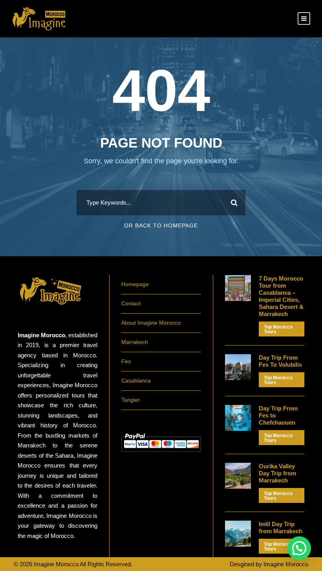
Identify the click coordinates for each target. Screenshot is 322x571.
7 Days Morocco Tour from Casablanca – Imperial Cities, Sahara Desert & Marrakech (281, 296)
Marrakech (134, 342)
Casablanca (136, 380)
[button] (299, 548)
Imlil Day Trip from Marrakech (280, 527)
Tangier (130, 400)
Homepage (135, 284)
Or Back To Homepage (161, 225)
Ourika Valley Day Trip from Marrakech (277, 473)
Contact (131, 303)
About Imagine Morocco (151, 323)
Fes (126, 361)
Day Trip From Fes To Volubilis (280, 361)
